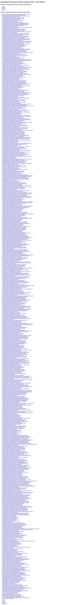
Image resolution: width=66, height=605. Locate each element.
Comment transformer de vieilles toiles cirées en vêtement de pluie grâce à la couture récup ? (16, 307)
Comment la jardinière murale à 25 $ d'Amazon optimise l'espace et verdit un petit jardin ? (16, 244)
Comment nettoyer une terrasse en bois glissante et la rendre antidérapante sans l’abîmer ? (15, 436)
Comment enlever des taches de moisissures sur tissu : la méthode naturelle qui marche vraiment (16, 481)
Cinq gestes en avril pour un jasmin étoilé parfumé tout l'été (11, 349)
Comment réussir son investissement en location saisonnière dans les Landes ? (14, 408)
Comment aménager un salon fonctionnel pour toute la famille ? (12, 86)
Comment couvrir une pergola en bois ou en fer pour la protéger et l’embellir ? (14, 425)
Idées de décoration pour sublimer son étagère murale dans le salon (12, 589)
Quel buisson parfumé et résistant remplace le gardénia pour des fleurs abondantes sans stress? (16, 92)
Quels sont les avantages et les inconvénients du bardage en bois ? (12, 173)
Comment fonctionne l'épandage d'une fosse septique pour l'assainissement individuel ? (15, 276)
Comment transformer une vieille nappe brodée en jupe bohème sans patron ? (14, 245)
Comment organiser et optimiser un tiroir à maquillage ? (10, 402)
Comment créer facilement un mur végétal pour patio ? (10, 28)
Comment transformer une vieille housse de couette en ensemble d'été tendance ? (14, 310)
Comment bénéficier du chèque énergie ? (8, 583)
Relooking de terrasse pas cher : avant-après (9, 179)
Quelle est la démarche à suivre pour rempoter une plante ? (11, 571)
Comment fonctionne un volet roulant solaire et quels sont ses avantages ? (13, 280)
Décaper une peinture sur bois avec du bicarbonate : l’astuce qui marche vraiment (14, 454)
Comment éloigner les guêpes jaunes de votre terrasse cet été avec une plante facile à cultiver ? (16, 74)
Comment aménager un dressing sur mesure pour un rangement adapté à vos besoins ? (15, 23)
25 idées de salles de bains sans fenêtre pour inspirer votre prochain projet (13, 188)
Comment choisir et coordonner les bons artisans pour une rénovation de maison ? (14, 110)
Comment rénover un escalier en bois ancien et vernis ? (10, 456)
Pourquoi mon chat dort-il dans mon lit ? (8, 319)
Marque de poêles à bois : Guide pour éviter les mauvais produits (12, 557)
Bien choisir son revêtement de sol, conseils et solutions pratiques (12, 493)
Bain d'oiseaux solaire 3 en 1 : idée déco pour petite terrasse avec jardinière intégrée (15, 160)
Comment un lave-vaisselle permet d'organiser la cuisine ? (11, 542)
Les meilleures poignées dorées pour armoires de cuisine (10, 19)
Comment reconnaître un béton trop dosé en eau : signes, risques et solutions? (14, 134)
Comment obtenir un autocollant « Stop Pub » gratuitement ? (11, 594)
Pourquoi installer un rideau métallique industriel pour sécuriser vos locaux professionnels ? (16, 362)
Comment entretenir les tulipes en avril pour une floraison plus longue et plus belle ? (15, 338)
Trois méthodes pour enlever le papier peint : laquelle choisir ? (11, 47)
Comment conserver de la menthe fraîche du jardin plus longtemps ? (12, 427)
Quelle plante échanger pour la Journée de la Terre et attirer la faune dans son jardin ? (15, 421)
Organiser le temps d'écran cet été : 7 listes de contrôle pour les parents (13, 224)
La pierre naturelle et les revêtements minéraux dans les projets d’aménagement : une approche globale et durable (19, 444)
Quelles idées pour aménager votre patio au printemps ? (10, 414)
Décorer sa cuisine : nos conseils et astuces (8, 538)
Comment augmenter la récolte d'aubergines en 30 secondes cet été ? (12, 40)
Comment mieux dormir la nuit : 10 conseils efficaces (10, 181)
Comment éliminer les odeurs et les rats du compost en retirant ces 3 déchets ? (14, 203)
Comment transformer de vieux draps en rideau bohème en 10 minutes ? (13, 369)
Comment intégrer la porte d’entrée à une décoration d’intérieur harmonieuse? (14, 232)
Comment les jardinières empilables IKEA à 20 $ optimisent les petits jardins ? (14, 229)
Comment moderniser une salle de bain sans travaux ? (10, 101)
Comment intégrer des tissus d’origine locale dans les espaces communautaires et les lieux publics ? (17, 529)
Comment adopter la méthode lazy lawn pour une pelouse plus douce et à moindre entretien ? (16, 261)
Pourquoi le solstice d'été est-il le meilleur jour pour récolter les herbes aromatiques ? (15, 169)
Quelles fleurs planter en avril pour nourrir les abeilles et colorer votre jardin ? (14, 401)
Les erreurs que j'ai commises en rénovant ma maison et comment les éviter (13, 341)
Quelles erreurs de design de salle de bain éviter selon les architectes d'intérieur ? (14, 194)
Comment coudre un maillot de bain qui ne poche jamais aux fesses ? (12, 252)
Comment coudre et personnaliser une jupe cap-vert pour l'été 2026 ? (12, 268)
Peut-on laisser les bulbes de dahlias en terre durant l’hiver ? (11, 489)
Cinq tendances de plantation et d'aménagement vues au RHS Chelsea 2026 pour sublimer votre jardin (17, 295)
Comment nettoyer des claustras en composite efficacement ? (11, 368)
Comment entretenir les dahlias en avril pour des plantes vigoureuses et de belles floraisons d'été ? (17, 379)
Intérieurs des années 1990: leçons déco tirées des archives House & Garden (13, 108)
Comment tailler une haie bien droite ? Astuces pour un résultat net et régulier (14, 466)
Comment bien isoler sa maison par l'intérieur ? (9, 516)
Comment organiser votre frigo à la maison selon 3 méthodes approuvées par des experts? (16, 294)
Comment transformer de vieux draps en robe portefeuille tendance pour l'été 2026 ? (15, 331)
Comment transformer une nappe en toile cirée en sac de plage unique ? (13, 147)
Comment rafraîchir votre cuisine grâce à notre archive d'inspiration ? (12, 210)
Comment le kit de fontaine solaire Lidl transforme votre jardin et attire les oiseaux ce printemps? (17, 335)
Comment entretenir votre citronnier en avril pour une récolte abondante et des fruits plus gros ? (16, 330)
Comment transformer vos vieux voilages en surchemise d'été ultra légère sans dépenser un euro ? (17, 196)
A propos (3, 601)
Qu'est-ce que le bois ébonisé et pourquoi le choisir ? (10, 167)
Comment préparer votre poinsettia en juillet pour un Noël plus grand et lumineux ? (15, 71)
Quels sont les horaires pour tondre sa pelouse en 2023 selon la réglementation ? (14, 587)
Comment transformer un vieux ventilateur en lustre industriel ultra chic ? (13, 87)
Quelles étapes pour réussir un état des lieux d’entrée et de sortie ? (12, 334)
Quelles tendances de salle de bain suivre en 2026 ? (10, 98)
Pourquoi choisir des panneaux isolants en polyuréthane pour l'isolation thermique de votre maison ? (17, 175)
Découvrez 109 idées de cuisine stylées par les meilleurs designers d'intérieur (14, 297)
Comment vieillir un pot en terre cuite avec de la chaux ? (10, 79)
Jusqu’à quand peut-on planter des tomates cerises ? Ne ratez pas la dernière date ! (14, 510)
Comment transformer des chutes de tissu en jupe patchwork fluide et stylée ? (14, 161)
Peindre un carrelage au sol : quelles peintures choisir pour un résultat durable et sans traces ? (16, 440)
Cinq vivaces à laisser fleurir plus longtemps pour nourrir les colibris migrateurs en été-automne (16, 176)
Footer (3, 599)
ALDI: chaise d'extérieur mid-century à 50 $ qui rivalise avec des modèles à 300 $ (14, 128)
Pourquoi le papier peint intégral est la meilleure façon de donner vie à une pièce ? (14, 234)
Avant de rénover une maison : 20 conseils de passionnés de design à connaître (14, 148)
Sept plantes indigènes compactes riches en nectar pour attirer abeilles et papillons (14, 327)
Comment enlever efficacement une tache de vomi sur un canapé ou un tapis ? (14, 54)
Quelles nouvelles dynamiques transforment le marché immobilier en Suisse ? (14, 393)
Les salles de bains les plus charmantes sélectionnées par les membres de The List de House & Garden (17, 105)
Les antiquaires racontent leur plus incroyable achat (10, 164)
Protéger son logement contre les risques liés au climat (10, 512)
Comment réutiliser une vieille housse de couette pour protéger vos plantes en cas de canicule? (16, 140)
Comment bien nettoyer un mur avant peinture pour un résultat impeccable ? (13, 426)
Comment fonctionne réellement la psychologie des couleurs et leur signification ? (14, 392)
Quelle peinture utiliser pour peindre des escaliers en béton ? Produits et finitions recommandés (16, 467)
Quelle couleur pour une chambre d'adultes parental (10, 549)
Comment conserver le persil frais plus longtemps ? (10, 26)
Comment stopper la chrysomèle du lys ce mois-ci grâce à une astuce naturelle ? (14, 313)
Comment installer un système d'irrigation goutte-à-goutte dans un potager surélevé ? (15, 296)
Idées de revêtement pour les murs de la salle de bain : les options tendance (13, 535)
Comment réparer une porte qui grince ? (8, 248)
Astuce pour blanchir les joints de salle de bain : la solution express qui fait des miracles (15, 477)
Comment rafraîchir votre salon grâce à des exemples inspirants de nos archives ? (14, 207)
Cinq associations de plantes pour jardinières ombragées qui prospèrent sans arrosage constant (16, 292)
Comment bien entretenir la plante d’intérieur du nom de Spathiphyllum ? (13, 573)
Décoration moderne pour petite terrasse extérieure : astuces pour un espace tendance (15, 508)
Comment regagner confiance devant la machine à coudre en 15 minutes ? (13, 303)
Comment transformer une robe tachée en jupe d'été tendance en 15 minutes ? (14, 102)
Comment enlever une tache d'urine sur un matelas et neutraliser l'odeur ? (13, 91)
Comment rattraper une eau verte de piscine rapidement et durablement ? (13, 95)
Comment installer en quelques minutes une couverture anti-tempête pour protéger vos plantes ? (16, 156)
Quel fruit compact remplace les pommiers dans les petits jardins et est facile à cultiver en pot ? (16, 185)
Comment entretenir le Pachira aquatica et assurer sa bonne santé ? (12, 566)
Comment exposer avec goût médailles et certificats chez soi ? (11, 272)
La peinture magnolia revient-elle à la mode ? (9, 263)
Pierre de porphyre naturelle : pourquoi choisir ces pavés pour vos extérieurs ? (14, 300)
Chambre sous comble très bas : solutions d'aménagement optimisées (12, 533)
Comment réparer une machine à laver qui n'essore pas (10, 546)
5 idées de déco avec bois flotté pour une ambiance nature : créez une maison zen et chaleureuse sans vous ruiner (19, 480)
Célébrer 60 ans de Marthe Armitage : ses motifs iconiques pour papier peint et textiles (15, 238)
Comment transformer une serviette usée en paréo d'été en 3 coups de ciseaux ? (14, 353)
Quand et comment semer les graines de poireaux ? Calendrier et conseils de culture (15, 460)
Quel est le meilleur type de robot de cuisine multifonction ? (11, 450)
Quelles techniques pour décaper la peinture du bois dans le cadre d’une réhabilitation (15, 590)
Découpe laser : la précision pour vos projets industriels (10, 486)
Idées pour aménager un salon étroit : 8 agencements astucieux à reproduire (13, 420)
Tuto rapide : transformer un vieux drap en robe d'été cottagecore (12, 209)
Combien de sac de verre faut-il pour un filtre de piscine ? (11, 520)
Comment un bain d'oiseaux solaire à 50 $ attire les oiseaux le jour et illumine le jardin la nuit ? (16, 306)
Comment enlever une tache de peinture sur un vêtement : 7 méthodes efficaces (14, 153)
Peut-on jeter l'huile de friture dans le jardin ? (9, 515)
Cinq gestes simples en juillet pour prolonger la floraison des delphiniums (13, 46)
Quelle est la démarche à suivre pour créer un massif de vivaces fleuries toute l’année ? (15, 567)
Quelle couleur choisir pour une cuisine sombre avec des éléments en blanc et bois (14, 553)
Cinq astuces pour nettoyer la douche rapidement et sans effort (11, 111)
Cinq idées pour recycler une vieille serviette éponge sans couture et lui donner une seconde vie (16, 137)
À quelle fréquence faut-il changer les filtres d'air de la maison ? (12, 129)
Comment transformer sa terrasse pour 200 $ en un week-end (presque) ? (13, 61)
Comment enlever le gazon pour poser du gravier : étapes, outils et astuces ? (13, 29)
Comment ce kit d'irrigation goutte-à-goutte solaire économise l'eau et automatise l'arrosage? (16, 251)
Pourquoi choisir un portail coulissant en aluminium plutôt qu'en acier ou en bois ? (14, 239)
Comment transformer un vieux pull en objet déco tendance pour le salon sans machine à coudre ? (17, 391)
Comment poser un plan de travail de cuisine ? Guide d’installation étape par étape (14, 463)
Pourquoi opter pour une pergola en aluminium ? (9, 518)
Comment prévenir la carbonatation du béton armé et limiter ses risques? (13, 159)
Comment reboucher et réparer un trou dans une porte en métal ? (12, 372)
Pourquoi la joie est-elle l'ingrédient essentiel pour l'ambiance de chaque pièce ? (14, 287)
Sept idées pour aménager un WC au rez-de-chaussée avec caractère (12, 191)
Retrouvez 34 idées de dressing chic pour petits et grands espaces (12, 246)
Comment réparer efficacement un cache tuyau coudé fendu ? (11, 565)
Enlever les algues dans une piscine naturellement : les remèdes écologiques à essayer (15, 499)
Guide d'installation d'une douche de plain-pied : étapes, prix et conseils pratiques (14, 243)
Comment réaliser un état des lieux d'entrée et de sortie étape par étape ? (13, 333)
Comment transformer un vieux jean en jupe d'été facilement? (11, 415)
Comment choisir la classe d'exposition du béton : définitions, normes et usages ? (14, 70)
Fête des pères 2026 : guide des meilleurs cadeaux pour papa (11, 289)
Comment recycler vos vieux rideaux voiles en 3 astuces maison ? (12, 107)
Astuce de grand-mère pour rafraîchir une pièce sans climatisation (12, 475)
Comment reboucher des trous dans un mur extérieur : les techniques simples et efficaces (15, 495)
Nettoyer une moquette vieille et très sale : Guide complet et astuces (12, 522)
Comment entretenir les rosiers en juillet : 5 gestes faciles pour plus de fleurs (13, 100)
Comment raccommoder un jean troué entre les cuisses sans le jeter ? (12, 406)
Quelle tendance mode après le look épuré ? (9, 275)
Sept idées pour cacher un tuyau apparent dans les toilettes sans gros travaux (13, 298)
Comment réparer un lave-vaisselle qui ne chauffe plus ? (10, 517)
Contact (3, 600)
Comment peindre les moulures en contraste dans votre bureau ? (12, 321)
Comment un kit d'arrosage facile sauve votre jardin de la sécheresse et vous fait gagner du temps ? (17, 288)
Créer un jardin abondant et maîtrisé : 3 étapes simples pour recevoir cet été (13, 182)
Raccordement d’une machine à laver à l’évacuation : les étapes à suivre (13, 461)
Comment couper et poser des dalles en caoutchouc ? (10, 519)
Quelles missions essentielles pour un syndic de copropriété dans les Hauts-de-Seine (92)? (16, 39)
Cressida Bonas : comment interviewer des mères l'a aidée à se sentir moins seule (14, 183)
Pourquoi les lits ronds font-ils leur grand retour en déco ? (11, 126)
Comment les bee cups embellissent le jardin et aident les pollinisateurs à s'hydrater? (15, 212)
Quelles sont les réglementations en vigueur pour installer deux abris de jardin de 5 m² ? (15, 558)
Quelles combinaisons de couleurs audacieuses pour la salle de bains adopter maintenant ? (16, 94)
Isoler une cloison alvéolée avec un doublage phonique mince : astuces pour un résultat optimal (16, 498)
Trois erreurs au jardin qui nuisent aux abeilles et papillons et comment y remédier (14, 195)
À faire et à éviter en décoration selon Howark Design (10, 344)
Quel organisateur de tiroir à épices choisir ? (9, 157)
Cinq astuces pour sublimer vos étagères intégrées (9, 395)
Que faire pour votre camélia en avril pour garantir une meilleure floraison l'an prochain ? (15, 398)
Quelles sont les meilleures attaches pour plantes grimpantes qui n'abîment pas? (14, 264)
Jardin (3, 9)
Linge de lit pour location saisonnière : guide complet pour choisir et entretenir (14, 257)
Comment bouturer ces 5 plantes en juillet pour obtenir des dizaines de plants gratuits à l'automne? (17, 27)
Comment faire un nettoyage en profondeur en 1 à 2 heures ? (11, 172)
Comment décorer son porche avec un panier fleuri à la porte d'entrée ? (13, 66)
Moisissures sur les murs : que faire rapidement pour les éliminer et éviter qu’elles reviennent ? (16, 437)
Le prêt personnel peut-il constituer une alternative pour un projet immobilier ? (14, 580)
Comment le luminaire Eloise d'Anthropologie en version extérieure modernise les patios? (16, 118)
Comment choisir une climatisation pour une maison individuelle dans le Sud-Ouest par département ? (17, 201)
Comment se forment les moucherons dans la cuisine (10, 552)
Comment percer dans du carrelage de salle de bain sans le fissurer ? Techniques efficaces (15, 465)
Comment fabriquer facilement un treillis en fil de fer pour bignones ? (12, 347)
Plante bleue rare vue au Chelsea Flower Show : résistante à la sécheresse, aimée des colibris (16, 271)
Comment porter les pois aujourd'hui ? (8, 378)
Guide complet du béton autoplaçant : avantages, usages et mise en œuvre (13, 17)
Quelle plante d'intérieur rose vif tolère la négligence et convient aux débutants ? (14, 302)
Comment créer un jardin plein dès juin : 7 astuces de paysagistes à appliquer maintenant (15, 309)
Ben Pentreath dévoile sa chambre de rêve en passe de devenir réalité (12, 155)
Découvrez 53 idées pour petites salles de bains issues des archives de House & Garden (15, 384)
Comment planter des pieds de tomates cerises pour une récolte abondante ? (13, 428)
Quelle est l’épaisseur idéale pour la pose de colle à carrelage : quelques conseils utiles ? (15, 559)
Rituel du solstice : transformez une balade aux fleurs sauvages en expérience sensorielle (15, 190)
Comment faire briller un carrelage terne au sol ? (9, 433)
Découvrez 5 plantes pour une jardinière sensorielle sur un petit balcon (13, 346)
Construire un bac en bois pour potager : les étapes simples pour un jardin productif (15, 509)
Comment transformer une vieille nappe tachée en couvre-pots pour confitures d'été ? (15, 125)
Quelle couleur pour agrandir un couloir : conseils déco (10, 530)
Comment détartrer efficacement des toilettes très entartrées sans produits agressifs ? (15, 337)
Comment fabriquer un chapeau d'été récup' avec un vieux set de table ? (13, 132)
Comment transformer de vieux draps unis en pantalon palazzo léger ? (13, 290)
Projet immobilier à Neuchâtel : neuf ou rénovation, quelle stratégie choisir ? (13, 423)
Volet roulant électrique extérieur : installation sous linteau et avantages (13, 503)
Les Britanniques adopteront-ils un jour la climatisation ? (10, 77)
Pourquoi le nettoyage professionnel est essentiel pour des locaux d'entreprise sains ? (15, 235)
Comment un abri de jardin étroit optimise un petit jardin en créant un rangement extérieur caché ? (17, 202)
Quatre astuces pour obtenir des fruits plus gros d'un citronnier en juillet (13, 18)
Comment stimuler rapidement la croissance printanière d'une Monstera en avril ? (14, 320)
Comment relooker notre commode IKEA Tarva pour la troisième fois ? (13, 136)
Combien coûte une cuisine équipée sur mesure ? (9, 550)
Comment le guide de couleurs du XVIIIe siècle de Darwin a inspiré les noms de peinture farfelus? (17, 218)
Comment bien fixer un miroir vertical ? (8, 598)
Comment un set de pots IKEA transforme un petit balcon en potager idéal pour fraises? (15, 135)
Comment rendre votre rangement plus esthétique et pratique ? (11, 325)
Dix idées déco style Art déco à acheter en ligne (9, 357)
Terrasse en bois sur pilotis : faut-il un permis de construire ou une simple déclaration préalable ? (16, 443)
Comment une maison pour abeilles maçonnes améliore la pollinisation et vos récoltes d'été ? (16, 223)
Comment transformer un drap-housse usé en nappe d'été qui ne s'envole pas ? (14, 123)
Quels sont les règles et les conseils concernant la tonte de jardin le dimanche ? (14, 574)
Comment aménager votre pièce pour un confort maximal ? (11, 64)
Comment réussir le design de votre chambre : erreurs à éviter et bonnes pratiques (14, 348)
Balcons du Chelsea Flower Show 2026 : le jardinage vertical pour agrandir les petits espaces (16, 299)
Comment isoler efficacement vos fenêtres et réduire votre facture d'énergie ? (14, 228)
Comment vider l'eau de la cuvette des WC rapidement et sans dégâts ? (13, 291)
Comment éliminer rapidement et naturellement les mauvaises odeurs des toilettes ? (14, 222)
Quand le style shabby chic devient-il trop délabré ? (10, 88)
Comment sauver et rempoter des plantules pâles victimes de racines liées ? (13, 215)
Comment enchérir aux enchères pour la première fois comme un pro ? (13, 48)
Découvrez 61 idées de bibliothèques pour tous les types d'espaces (12, 200)
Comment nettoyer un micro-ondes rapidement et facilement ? (11, 216)
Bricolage (3, 6)
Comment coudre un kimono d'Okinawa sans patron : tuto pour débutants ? (13, 265)
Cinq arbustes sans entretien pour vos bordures (9, 413)
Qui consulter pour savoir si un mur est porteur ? (9, 540)
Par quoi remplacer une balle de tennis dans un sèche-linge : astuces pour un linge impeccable (16, 494)
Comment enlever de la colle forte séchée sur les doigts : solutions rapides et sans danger (15, 502)
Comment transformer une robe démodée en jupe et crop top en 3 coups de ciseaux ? (15, 282)
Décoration (4, 8)
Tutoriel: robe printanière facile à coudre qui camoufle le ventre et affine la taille (14, 419)
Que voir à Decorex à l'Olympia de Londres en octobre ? (11, 16)
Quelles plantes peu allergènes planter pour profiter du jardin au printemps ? (13, 359)
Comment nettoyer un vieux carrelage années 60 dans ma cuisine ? (12, 505)
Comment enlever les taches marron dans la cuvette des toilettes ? (12, 184)
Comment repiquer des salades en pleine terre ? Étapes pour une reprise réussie (14, 459)
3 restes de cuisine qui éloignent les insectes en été (10, 139)
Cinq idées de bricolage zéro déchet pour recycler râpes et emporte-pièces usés (14, 241)
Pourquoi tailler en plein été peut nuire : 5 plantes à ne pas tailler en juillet (13, 37)
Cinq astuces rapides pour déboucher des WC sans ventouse (11, 312)
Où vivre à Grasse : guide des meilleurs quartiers (9, 32)
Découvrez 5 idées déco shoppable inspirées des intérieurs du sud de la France (14, 361)
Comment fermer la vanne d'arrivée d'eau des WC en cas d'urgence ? (12, 121)
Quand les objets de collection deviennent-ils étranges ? (10, 279)
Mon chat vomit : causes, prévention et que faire (9, 145)
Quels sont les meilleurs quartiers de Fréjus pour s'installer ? (11, 114)
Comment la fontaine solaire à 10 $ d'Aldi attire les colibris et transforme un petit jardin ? (15, 146)
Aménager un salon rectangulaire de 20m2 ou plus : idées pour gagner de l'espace (14, 534)
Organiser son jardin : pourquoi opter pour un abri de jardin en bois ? (12, 539)
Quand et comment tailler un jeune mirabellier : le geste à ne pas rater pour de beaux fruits (16, 482)
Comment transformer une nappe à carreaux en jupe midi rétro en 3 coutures (13, 278)
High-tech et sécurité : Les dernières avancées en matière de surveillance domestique (15, 468)
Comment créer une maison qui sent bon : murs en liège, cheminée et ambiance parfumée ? (16, 38)
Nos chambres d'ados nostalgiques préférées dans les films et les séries (13, 58)
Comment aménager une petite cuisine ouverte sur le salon (11, 544)
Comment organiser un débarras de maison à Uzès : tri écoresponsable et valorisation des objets (16, 59)
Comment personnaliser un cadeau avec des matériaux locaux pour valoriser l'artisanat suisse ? (16, 376)
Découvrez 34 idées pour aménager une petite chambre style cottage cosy (13, 120)
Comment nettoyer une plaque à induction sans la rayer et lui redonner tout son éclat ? (15, 442)
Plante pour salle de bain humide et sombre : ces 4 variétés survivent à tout (13, 473)
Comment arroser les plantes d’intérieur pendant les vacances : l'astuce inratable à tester (15, 483)
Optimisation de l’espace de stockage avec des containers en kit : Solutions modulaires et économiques (17, 492)
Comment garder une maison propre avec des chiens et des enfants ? (12, 75)
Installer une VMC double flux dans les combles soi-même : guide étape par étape (14, 496)
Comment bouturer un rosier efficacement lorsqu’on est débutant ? (12, 579)
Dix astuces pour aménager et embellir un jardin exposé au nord (12, 198)
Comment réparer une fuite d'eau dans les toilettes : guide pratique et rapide (13, 99)
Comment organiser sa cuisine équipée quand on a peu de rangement (12, 551)
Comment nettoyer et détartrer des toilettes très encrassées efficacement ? (13, 171)
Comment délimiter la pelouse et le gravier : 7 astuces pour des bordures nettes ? (14, 106)
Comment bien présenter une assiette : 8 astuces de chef (10, 109)
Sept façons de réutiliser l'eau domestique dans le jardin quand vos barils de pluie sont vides (16, 43)
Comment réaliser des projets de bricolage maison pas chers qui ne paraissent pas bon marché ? (16, 193)
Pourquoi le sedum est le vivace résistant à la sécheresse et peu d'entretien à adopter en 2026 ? (16, 383)
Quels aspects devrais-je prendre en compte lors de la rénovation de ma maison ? (14, 556)
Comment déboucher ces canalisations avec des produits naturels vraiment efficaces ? (15, 441)
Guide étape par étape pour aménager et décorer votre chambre (11, 256)
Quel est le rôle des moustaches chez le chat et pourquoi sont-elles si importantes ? (14, 250)
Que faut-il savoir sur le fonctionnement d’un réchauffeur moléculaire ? (13, 560)
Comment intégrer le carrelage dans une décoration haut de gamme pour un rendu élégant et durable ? (17, 412)
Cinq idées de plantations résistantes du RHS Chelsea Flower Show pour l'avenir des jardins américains (18, 285)
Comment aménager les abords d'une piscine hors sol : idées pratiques (12, 531)
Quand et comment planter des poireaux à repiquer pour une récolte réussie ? (14, 447)
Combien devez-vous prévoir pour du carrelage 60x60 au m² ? (11, 561)
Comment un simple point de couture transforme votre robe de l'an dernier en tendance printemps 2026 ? (18, 403)
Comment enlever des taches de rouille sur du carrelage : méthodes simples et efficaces (15, 501)
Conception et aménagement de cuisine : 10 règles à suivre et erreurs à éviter (14, 411)
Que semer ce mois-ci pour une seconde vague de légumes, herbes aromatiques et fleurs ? (15, 154)
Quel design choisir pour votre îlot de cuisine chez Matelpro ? (11, 424)
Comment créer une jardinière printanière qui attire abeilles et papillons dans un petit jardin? (16, 233)
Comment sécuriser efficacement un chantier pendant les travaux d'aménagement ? (14, 400)
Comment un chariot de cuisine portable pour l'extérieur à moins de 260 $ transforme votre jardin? (17, 122)
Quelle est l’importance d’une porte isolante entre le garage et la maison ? (13, 563)
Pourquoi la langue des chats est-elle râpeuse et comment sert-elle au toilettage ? (14, 192)
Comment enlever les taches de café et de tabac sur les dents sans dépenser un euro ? (15, 476)
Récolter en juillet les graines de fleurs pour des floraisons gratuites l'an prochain (14, 82)
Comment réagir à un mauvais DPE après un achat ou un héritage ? (12, 366)
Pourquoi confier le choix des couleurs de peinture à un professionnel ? (13, 44)
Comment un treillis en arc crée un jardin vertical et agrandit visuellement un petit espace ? (16, 277)
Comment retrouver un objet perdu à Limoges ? (9, 189)
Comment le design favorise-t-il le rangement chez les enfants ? (12, 180)
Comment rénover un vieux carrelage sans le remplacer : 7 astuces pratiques (13, 305)
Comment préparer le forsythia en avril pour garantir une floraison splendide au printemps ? (16, 409)
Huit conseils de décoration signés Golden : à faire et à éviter (11, 350)
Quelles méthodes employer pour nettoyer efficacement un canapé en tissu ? (13, 578)
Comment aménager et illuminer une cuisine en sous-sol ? (11, 416)
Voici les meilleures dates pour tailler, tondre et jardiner (10, 541)
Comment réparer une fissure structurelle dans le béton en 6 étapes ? (12, 84)
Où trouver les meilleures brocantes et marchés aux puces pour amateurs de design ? (15, 174)
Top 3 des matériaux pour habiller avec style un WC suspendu (11, 596)
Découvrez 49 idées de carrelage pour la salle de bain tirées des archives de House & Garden (16, 197)
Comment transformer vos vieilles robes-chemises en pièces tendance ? (13, 380)
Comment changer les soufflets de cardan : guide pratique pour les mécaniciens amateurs (15, 500)
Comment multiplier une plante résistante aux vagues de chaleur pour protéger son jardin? (16, 14)
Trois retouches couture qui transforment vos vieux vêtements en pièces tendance (14, 217)
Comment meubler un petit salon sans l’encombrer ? (10, 458)
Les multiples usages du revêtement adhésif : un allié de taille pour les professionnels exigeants (16, 490)
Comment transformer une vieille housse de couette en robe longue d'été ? (13, 293)
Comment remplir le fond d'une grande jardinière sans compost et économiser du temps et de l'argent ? (17, 323)
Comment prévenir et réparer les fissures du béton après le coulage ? (12, 205)
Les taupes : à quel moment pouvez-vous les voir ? (10, 593)
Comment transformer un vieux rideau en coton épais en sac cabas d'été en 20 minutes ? (15, 286)
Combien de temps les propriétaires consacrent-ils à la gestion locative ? (13, 208)
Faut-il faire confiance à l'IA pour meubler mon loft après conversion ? (13, 20)
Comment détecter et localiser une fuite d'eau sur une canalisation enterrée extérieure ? (15, 385)
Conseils (3, 7)
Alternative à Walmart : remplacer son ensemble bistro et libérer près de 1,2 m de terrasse (15, 65)
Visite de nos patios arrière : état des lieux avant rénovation (11, 339)
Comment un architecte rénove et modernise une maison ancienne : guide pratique (14, 51)
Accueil (3, 602)
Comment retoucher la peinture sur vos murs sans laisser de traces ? (12, 418)
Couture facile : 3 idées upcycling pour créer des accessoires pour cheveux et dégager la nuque (16, 119)
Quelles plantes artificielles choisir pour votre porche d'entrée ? (11, 422)
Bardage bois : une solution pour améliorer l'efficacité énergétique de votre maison (14, 487)
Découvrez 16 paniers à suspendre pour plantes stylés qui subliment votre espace (14, 63)
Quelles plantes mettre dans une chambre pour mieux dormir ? (11, 430)
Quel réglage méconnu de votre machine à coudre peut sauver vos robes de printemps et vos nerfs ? (17, 377)
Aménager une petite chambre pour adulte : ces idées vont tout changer (13, 471)
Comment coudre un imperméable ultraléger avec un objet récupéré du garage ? (14, 317)
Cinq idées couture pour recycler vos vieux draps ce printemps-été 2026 (13, 343)
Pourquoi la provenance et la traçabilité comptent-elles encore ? (12, 242)
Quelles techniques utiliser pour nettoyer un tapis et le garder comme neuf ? (13, 577)
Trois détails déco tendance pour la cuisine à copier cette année (11, 304)
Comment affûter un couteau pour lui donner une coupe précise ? (12, 584)
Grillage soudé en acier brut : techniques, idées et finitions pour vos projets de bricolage (15, 358)
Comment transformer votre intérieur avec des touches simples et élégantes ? (13, 525)
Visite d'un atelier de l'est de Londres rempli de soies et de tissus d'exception (13, 50)
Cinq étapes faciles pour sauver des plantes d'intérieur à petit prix (12, 405)
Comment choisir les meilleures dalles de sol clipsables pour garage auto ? (13, 345)
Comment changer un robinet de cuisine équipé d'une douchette (12, 543)
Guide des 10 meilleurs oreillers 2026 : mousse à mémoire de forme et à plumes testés (15, 249)
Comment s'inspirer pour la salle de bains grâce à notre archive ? (12, 204)
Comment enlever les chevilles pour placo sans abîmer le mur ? (11, 387)
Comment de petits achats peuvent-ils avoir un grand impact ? (11, 365)
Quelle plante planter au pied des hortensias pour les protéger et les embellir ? (14, 449)
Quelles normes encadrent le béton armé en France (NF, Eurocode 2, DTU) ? (14, 81)
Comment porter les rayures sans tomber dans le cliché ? (10, 53)
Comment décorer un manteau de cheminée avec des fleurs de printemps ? (13, 367)
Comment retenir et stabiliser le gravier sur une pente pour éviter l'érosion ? (13, 329)
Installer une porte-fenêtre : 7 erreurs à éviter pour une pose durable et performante (14, 73)
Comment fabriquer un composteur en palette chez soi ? (10, 582)
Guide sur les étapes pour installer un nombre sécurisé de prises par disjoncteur (14, 562)
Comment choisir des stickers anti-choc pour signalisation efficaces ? (12, 76)
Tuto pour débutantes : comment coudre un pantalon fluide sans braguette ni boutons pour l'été (16, 262)
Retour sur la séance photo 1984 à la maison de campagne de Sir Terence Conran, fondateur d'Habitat (17, 213)
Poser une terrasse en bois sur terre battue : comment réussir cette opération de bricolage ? (15, 597)
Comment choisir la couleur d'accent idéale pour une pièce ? (11, 389)
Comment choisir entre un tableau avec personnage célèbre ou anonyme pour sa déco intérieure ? (17, 186)
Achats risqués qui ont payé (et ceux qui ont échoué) (10, 283)
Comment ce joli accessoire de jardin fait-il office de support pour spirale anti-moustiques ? (16, 69)
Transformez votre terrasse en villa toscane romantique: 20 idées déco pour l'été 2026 (15, 24)
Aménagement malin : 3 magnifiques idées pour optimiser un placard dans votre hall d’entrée (16, 455)
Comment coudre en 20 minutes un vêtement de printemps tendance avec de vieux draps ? (16, 360)
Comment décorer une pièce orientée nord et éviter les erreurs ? (12, 260)
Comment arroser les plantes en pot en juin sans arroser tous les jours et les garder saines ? (16, 115)
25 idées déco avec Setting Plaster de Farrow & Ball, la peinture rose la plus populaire (15, 269)
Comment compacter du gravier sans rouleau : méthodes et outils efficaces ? (13, 214)
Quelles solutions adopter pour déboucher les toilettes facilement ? (12, 576)
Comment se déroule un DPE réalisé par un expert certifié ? (11, 270)
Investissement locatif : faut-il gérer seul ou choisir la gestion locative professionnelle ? (15, 316)
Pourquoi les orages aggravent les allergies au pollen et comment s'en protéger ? (14, 394)
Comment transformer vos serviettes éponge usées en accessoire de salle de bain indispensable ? (16, 116)
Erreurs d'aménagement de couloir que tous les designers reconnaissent (13, 25)
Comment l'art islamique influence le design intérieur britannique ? (12, 117)
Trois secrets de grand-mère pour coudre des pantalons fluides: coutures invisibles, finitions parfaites (17, 237)
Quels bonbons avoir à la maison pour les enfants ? (10, 21)
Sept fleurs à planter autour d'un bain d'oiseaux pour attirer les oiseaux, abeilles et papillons (16, 85)
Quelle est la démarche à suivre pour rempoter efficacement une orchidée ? (13, 569)
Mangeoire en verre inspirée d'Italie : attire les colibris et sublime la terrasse (13, 187)
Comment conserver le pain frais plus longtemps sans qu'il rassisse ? (12, 35)
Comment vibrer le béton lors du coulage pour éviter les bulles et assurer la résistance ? (15, 127)
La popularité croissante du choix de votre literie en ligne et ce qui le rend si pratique (15, 445)
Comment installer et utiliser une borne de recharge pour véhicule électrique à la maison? (15, 178)
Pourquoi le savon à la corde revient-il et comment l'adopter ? (11, 103)
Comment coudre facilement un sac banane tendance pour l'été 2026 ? (13, 230)
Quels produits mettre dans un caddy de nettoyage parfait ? (11, 151)
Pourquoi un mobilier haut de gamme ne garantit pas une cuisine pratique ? (13, 162)
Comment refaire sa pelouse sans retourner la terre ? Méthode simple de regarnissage (15, 462)
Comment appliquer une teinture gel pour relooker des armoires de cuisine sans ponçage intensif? (17, 41)
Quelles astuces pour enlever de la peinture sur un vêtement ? (11, 591)
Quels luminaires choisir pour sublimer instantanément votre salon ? (12, 355)
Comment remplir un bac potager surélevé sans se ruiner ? (11, 314)
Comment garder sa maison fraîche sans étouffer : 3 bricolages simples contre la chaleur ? (15, 255)
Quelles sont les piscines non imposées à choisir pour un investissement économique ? (15, 585)
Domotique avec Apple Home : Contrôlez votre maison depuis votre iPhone (13, 523)
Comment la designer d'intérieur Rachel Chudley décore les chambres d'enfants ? (14, 177)
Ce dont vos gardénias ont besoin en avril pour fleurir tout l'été (11, 371)
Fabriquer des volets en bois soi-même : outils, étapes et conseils (12, 464)
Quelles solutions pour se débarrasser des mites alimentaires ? (11, 575)
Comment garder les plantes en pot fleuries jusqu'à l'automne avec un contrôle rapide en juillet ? (16, 60)
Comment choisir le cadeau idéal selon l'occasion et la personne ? (12, 382)
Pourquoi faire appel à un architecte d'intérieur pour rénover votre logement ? (14, 342)
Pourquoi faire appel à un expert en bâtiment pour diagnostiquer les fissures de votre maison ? (16, 138)
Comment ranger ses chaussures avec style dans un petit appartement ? (13, 308)
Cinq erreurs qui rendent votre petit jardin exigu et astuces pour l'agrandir (13, 30)
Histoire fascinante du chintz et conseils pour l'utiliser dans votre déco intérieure (14, 227)
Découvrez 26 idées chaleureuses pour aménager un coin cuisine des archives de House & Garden (17, 67)
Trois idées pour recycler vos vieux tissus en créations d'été (11, 220)
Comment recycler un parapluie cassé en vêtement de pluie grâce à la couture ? (14, 340)
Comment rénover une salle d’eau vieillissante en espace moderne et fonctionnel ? (14, 68)
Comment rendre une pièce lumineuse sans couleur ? (10, 141)
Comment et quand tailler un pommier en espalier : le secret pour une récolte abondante (15, 484)
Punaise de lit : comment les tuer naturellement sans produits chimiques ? (13, 470)
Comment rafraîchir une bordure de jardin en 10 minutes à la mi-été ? (12, 78)
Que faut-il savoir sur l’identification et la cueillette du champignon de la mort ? (14, 568)
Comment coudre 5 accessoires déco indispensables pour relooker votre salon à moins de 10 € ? (16, 324)
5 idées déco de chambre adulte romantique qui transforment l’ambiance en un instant (15, 452)
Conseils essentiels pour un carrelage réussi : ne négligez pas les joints (13, 72)
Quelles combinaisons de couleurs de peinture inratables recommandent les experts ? (15, 399)
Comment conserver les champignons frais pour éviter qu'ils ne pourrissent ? (13, 284)
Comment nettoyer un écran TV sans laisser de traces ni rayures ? (12, 474)
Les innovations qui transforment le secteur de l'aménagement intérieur (13, 537)
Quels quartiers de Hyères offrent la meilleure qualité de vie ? (11, 168)
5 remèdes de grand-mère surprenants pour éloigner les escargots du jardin (13, 448)
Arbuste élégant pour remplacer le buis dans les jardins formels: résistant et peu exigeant (15, 236)
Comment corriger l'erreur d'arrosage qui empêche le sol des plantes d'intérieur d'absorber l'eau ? (17, 143)
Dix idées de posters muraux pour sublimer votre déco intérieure (12, 417)
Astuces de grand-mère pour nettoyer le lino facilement (10, 532)
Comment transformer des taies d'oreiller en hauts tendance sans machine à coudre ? (15, 144)
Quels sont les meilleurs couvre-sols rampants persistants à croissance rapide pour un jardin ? (16, 570)
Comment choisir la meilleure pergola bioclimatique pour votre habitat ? (13, 375)
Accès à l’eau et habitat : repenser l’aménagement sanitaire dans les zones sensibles (14, 457)
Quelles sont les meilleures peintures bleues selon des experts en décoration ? (14, 266)
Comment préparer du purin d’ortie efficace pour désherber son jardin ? (13, 453)
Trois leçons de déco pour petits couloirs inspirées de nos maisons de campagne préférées (15, 336)
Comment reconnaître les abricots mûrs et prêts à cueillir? (11, 57)
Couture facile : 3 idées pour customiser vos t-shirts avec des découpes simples (14, 166)
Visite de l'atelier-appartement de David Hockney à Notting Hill (12, 113)
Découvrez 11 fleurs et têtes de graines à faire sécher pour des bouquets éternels (14, 80)
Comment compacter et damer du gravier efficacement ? (10, 149)
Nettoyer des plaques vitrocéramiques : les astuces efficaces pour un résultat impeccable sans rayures (17, 439)
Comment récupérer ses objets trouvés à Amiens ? (9, 142)
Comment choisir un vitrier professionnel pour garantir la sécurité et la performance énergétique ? (17, 404)
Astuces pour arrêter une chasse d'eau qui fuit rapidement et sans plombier (13, 56)
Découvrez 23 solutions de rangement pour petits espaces (11, 332)
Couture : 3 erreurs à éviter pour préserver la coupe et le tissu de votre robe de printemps (15, 388)
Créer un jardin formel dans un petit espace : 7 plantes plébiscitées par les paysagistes (15, 55)
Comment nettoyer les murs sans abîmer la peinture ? (10, 410)
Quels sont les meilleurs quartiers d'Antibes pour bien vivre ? (11, 211)
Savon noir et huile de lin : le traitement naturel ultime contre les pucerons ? (13, 451)
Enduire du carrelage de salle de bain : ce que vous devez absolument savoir (13, 478)
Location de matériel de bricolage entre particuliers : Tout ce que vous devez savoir (14, 524)
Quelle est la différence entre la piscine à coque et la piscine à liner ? (12, 586)
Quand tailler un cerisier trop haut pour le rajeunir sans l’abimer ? (12, 491)
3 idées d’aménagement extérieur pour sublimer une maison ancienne (12, 446)
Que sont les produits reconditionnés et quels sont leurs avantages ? (12, 504)
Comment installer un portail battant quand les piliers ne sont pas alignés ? (13, 370)
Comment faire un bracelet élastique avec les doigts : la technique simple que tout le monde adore (17, 485)
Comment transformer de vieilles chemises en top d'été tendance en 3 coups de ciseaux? (15, 301)
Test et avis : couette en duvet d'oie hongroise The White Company (12, 253)
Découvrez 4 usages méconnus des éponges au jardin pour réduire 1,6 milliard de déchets (15, 364)
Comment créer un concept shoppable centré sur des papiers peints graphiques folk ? (15, 354)
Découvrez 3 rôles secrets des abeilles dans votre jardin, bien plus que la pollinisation (15, 258)
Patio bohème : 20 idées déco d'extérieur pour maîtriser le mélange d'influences (14, 104)
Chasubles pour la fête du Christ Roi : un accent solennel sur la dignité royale (14, 488)
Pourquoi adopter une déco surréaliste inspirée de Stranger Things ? (12, 225)
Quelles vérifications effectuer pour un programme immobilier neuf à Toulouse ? (14, 351)
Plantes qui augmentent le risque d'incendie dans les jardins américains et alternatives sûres (16, 150)
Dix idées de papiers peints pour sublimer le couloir (10, 311)
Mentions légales (4, 603)
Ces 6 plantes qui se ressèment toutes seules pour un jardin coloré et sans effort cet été (15, 273)
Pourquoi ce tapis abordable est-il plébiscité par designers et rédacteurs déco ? (14, 373)
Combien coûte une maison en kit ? (7, 521)
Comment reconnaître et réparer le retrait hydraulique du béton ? (12, 89)
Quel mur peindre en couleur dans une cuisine (9, 545)
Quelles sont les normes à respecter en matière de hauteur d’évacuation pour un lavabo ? (15, 564)
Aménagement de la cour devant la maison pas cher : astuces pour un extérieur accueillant (16, 514)
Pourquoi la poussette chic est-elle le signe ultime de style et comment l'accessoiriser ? (15, 36)
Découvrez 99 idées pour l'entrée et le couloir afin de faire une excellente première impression (16, 318)
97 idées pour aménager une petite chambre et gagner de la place (12, 62)
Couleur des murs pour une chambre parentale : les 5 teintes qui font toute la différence (15, 469)
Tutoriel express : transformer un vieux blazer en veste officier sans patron (13, 396)
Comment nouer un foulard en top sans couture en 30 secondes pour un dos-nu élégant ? (15, 97)
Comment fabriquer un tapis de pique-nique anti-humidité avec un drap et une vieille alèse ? (16, 112)
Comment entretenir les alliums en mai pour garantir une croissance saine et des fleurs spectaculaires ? (17, 254)
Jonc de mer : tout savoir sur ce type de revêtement (10, 592)
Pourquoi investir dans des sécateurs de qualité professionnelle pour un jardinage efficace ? (16, 226)
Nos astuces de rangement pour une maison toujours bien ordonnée (12, 526)
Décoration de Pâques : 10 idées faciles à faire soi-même (10, 434)
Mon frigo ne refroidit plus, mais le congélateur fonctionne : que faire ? (13, 527)
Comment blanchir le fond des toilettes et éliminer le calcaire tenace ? (12, 219)
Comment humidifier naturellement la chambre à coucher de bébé (12, 548)
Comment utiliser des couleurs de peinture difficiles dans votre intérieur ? (13, 133)
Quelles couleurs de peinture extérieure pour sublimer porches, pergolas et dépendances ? (15, 34)
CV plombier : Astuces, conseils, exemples (8, 555)
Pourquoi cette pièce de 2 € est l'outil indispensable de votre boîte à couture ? (14, 328)
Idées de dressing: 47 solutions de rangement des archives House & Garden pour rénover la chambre (17, 130)
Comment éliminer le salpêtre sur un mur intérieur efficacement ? (12, 432)
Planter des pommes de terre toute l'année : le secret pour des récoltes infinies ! (14, 507)
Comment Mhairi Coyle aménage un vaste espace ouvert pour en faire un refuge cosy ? (15, 22)
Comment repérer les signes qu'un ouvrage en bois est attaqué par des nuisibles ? (14, 45)
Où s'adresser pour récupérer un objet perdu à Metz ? (10, 96)
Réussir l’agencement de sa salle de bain (8, 374)
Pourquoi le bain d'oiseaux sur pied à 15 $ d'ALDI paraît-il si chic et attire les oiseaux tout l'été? (16, 163)
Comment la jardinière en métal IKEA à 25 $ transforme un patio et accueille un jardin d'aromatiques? (17, 52)
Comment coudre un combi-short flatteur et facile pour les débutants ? (12, 259)
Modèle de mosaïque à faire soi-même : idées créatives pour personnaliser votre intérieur (15, 497)
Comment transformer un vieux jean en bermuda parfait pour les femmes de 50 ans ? (15, 93)
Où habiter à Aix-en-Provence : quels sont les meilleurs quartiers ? (12, 326)
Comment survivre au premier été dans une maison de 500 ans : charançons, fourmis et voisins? (16, 31)
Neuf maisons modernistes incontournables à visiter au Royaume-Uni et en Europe (14, 221)
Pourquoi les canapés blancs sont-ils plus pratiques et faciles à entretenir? (13, 152)
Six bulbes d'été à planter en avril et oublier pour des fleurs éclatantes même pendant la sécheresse (17, 386)
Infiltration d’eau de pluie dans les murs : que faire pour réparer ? (12, 536)
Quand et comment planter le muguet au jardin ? (9, 429)
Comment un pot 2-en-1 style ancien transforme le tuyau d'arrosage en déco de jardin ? (15, 33)
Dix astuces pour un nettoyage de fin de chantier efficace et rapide (12, 267)
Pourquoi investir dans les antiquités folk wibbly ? (9, 170)
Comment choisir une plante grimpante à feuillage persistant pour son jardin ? (14, 572)
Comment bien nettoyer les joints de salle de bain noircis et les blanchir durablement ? (15, 435)
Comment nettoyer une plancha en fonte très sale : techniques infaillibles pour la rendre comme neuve (17, 511)
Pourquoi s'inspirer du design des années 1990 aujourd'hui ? (11, 381)
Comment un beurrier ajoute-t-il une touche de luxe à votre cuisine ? (12, 407)
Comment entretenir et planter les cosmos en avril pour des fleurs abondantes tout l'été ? (15, 352)
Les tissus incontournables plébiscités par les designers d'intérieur (12, 231)
